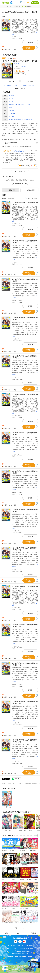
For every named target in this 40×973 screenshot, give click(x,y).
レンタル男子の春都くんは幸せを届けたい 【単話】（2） (25, 242)
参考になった (25, 165)
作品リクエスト (11, 948)
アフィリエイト (11, 951)
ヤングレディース (20, 104)
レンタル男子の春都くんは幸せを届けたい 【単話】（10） (25, 549)
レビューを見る (19, 171)
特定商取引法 (15, 953)
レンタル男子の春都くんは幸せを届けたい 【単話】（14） (25, 702)
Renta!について (12, 945)
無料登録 (36, 3)
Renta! (3, 783)
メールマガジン (29, 948)
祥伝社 (11, 99)
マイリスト (30, 81)
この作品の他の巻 (10, 55)
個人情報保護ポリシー (27, 951)
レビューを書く (21, 73)
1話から (4, 198)
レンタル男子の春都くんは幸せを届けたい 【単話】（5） (25, 357)
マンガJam (12, 113)
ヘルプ (18, 945)
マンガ (11, 102)
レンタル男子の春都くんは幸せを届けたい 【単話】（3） (25, 280)
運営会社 (30, 956)
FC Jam (11, 116)
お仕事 (28, 104)
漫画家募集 (10, 956)
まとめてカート (32, 198)
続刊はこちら (19, 88)
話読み (11, 107)
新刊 (6, 933)
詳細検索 (33, 933)
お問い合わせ (29, 945)
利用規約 (18, 951)
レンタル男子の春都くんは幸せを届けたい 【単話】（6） (25, 395)
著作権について (24, 953)
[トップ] (5, 3)
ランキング (20, 933)
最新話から (11, 198)
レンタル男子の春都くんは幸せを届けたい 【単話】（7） (25, 434)
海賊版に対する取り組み (20, 956)
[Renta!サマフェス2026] (11, 2)
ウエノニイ (17, 64)
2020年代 (11, 110)
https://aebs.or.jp (13, 970)
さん (19, 151)
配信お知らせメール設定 (29, 85)
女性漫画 (23, 66)
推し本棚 (11, 81)
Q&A (23, 945)
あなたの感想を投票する (19, 183)
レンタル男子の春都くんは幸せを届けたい (21, 119)
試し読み (30, 42)
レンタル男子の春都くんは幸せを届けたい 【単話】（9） (25, 510)
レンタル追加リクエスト (10, 85)
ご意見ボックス (20, 948)
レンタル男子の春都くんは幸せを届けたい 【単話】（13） (25, 664)
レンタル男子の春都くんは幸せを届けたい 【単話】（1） (25, 203)
